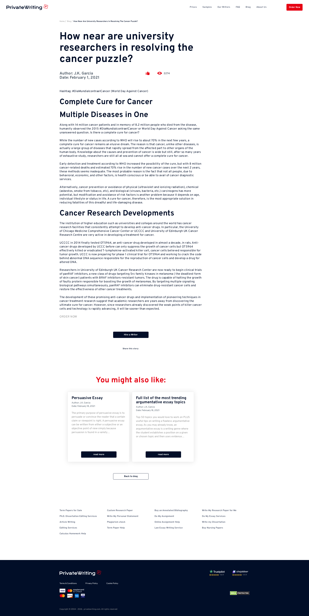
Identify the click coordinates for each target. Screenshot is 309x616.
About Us (261, 7)
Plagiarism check (116, 522)
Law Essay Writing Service (168, 528)
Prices (193, 7)
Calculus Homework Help (73, 533)
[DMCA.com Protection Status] (239, 593)
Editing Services (68, 528)
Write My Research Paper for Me (219, 510)
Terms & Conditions (68, 583)
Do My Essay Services (213, 516)
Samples (207, 7)
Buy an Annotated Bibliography (171, 510)
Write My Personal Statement (122, 516)
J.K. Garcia (83, 73)
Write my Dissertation (213, 522)
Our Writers (223, 7)
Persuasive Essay (87, 398)
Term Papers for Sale (71, 510)
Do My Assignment (164, 516)
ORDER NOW (68, 317)
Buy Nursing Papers (212, 528)
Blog (248, 7)
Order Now (294, 7)
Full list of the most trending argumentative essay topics (161, 400)
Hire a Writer (131, 334)
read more (98, 454)
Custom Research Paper (120, 510)
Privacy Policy (91, 583)
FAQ (238, 7)
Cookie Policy (112, 583)
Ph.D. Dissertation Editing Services (78, 516)
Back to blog (131, 476)
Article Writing (67, 522)
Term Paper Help (116, 528)
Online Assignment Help (167, 522)
